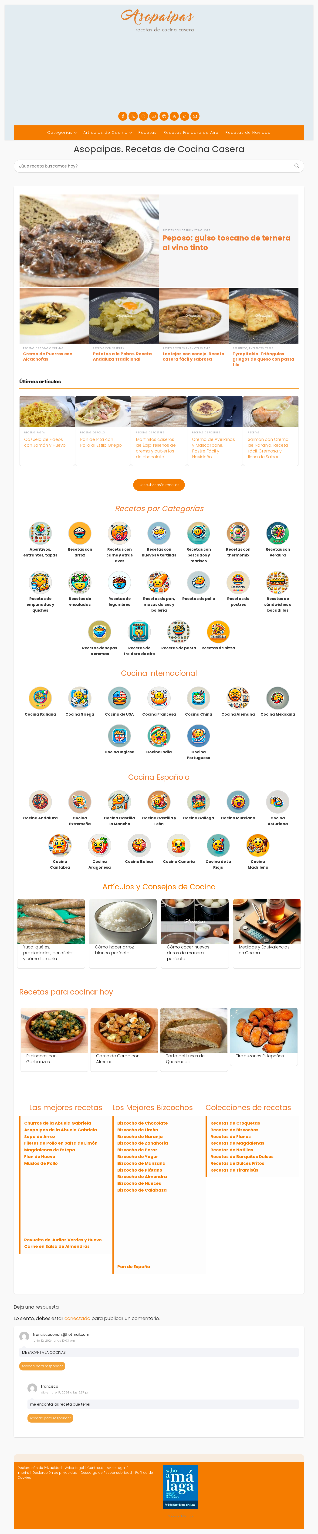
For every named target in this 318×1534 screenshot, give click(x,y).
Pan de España (133, 1266)
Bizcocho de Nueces (139, 1183)
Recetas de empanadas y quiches (40, 604)
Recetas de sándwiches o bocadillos (277, 604)
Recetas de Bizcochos (234, 1130)
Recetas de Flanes (230, 1136)
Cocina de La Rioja (218, 864)
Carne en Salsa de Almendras (57, 1246)
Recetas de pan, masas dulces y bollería (159, 604)
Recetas (148, 132)
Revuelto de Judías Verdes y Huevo (63, 1240)
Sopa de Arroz (39, 1136)
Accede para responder (42, 1366)
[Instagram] (143, 116)
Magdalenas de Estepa (49, 1150)
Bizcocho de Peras (137, 1150)
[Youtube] (153, 116)
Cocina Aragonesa (99, 864)
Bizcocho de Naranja (140, 1136)
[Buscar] (295, 164)
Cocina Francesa (159, 714)
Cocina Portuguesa (198, 754)
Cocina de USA (119, 714)
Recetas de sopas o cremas (99, 650)
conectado (77, 1318)
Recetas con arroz (80, 552)
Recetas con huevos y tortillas (159, 552)
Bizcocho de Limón (137, 1130)
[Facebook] (122, 116)
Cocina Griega (79, 714)
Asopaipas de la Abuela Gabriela (60, 1130)
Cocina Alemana (238, 714)
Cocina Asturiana (278, 821)
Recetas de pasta (178, 648)
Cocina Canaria (179, 861)
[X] (133, 116)
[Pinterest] (164, 116)
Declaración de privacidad (55, 1472)
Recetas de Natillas (231, 1150)
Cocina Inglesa (120, 752)
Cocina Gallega (198, 818)
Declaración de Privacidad (39, 1467)
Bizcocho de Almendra (142, 1176)
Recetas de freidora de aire (139, 650)
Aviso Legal (74, 1467)
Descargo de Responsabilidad (106, 1472)
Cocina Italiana (40, 714)
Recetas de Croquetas (235, 1123)
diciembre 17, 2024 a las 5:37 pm (65, 1392)
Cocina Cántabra (60, 864)
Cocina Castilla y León (159, 821)
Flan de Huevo (39, 1156)
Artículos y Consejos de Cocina (159, 886)
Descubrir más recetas (159, 485)
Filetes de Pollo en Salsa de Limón (61, 1143)
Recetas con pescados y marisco (198, 555)
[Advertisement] (159, 76)
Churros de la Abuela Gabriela (57, 1123)
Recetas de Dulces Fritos (237, 1163)
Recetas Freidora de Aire (191, 132)
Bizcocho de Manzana (141, 1163)
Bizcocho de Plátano (139, 1170)
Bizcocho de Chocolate (142, 1123)
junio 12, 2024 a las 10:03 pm (54, 1340)
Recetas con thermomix (238, 552)
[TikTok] (184, 116)
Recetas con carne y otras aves (119, 555)
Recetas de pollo (198, 598)
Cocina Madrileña (258, 864)
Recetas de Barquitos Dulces (242, 1156)
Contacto (95, 1467)
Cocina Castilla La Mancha (119, 821)
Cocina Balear (139, 861)
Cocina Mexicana (277, 714)
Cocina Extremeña (80, 821)
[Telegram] (174, 116)
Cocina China (198, 714)
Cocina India (159, 752)
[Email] (195, 116)
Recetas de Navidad (248, 132)
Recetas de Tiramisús (234, 1170)
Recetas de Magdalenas (237, 1143)
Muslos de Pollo (41, 1163)
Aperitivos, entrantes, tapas (40, 552)
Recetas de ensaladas (80, 601)
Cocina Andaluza (40, 818)
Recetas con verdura (278, 552)
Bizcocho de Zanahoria (142, 1143)
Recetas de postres (238, 601)
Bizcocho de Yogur (137, 1156)
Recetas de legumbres (119, 601)
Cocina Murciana (238, 818)
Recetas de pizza (218, 648)
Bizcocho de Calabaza (142, 1190)
